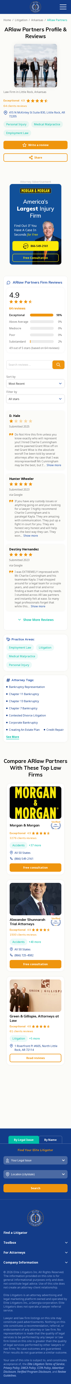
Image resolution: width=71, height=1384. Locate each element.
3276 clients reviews (23, 838)
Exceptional (20, 833)
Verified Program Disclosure (34, 1372)
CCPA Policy (44, 1368)
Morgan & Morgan (25, 825)
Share (38, 157)
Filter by (11, 392)
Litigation (21, 20)
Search (35, 1188)
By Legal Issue (24, 1140)
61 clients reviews (21, 1031)
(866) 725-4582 (23, 955)
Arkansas (37, 20)
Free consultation (35, 867)
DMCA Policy (28, 1368)
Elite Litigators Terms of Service (45, 1364)
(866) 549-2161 (23, 859)
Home (7, 20)
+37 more (35, 845)
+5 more (34, 1038)
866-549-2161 (39, 246)
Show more (54, 465)
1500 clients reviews (23, 934)
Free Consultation (35, 258)
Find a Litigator (15, 1232)
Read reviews (35, 1058)
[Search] (58, 364)
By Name (50, 1140)
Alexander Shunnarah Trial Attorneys (27, 921)
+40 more (35, 942)
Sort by (11, 377)
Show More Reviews (38, 620)
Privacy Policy (11, 1368)
